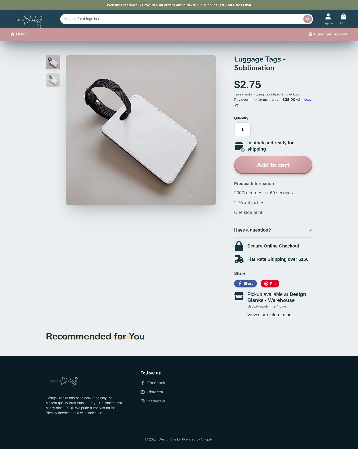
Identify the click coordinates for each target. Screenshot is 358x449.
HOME (22, 34)
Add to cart (273, 165)
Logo (26, 19)
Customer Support (330, 34)
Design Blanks (169, 439)
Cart (343, 19)
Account (328, 19)
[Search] (307, 19)
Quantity (241, 118)
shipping (257, 94)
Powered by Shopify (197, 439)
